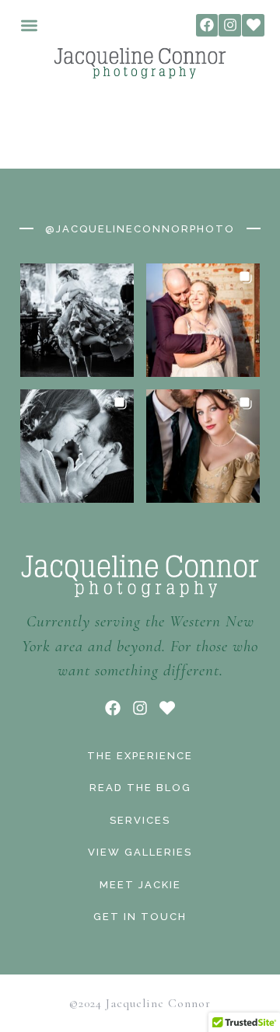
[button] (29, 25)
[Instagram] (230, 25)
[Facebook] (207, 25)
